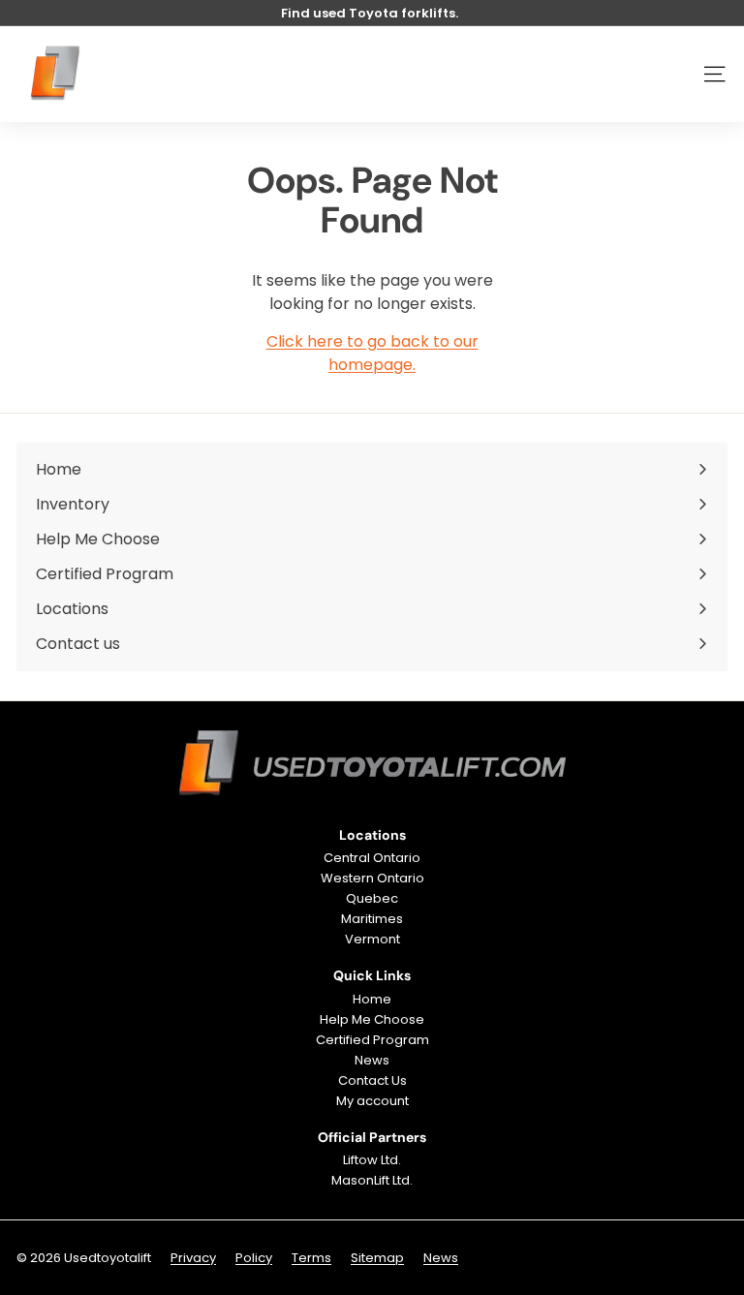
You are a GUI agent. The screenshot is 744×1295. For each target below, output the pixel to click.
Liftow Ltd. (372, 1160)
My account (372, 1101)
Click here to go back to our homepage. (372, 353)
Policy (253, 1257)
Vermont (372, 939)
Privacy (193, 1257)
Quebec (372, 898)
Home (372, 999)
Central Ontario (372, 857)
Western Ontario (372, 878)
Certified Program (372, 1040)
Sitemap (377, 1257)
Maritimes (372, 919)
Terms (311, 1257)
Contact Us (372, 1080)
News (372, 1060)
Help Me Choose (372, 1019)
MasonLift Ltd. (372, 1180)
